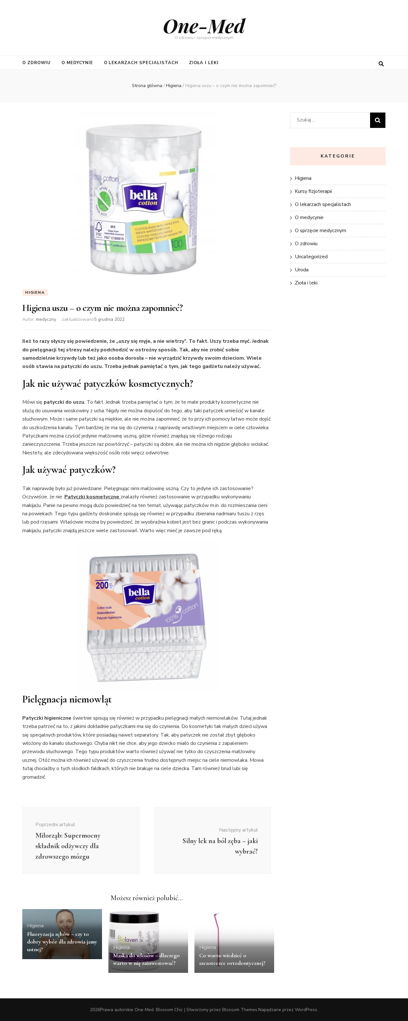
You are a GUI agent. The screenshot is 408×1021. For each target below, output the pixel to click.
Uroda (302, 269)
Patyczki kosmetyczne (92, 496)
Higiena (35, 292)
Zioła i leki (204, 63)
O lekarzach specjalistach (141, 63)
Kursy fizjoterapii (313, 191)
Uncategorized (311, 256)
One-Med (204, 25)
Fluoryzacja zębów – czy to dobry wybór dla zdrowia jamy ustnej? (62, 941)
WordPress (306, 1010)
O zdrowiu (36, 63)
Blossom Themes (239, 1010)
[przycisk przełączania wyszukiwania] (381, 64)
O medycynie (77, 63)
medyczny (46, 319)
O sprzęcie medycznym (320, 230)
